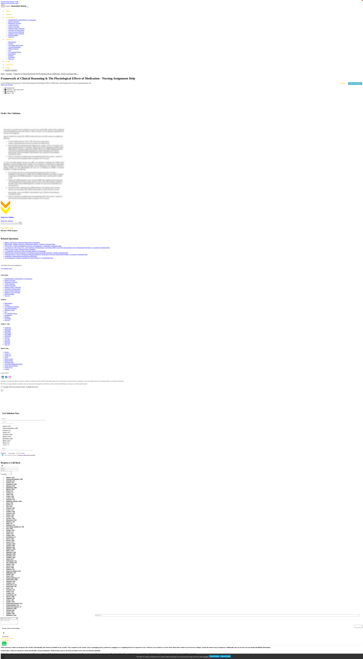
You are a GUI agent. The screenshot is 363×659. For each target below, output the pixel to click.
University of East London (16, 30)
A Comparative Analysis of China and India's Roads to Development (25, 251)
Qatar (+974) (10, 576)
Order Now (9, 64)
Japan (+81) (9, 533)
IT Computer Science (14, 52)
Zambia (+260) (10, 613)
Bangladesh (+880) (8, 438)
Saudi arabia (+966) (12, 579)
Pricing (12, 1)
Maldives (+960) (10, 549)
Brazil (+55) (6, 442)
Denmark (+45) (10, 499)
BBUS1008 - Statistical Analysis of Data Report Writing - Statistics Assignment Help (30, 244)
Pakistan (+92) (10, 569)
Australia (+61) (7, 430)
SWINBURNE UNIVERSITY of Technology (22, 20)
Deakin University (13, 22)
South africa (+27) (11, 584)
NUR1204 (8, 329)
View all (7, 296)
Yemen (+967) (10, 612)
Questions (9, 14)
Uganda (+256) (10, 601)
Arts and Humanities (14, 47)
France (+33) (10, 509)
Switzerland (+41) (11, 595)
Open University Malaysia (16, 32)
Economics (11, 57)
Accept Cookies (214, 656)
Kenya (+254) (10, 538)
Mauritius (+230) (11, 552)
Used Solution (11, 453)
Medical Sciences (13, 49)
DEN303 (7, 343)
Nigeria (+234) (10, 564)
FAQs (8, 1)
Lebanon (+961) (10, 544)
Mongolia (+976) (11, 554)
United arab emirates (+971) (14, 603)
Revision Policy (9, 362)
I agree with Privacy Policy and (19, 455)
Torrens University (13, 27)
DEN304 (7, 341)
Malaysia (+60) (10, 547)
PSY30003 (8, 334)
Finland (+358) (10, 508)
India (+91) (9, 523)
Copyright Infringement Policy (14, 364)
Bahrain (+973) (7, 436)
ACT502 (7, 339)
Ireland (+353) (10, 530)
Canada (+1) (6, 445)
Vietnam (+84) (10, 610)
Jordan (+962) (10, 535)
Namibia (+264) (10, 557)
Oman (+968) (10, 567)
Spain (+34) (9, 588)
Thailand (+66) (10, 598)
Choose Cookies (225, 656)
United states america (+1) (13, 606)
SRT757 (7, 338)
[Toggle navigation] (27, 7)
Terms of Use (9, 367)
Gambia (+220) (10, 511)
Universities (10, 17)
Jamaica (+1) (10, 532)
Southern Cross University (16, 33)
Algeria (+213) (7, 426)
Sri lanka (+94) (10, 589)
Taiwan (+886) (10, 596)
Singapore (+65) (10, 581)
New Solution (21, 453)
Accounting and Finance (15, 45)
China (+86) (9, 494)
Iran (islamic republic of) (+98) (15, 526)
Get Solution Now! (6, 268)
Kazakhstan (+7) (11, 537)
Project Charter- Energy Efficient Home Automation (20, 249)
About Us (7, 354)
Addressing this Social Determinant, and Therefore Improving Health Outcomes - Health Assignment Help (36, 253)
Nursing (10, 43)
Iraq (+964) (9, 528)
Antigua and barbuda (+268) (10, 428)
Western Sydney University (16, 28)
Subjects (9, 39)
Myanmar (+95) (10, 555)
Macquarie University (14, 23)
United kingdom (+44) (12, 605)
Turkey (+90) (10, 600)
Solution (3, 453)
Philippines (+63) (11, 572)
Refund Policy (9, 360)
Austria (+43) (6, 432)
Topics (8, 61)
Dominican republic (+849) (14, 501)
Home (8, 11)
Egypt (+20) (9, 503)
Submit (6, 459)
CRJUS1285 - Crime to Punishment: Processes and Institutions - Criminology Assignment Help (33, 246)
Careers (7, 369)
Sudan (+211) (10, 591)
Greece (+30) (10, 516)
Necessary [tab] (5, 636)
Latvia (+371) (10, 542)
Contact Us (8, 355)
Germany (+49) (10, 513)
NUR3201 (8, 336)
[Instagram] (9, 378)
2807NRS (8, 331)
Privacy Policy (9, 359)
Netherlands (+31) (11, 561)
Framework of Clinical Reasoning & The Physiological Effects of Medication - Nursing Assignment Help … (46, 74)
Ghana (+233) (10, 515)
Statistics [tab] (5, 643)
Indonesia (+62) (10, 525)
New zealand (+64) (11, 562)
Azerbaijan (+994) (7, 434)
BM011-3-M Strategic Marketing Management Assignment (22, 242)
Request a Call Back (11, 70)
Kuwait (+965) (10, 540)
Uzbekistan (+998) (11, 608)
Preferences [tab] (6, 640)
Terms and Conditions (11, 366)
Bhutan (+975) (6, 440)
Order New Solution (355, 83)
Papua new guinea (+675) (13, 571)
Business (11, 55)
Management (12, 42)
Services (3, 1)
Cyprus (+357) (10, 498)
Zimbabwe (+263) (11, 615)
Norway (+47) (10, 566)
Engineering (12, 54)
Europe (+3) (9, 504)
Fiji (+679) (9, 506)
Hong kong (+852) (11, 520)
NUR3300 (8, 333)
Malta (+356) (10, 550)
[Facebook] (5, 378)
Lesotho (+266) (10, 545)
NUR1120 (8, 327)
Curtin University (13, 25)
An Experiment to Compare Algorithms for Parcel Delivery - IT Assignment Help (29, 258)
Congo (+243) (10, 496)
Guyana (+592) (10, 518)
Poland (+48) (10, 574)
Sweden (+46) (10, 593)
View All (11, 37)
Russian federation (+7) (13, 578)
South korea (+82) (11, 586)
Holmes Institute (13, 35)
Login (16, 1)
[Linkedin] (2, 378)
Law (9, 50)
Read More (206, 656)
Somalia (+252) (10, 583)
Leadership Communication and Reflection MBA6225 (21, 256)
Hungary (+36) (10, 521)
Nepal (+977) (10, 559)
